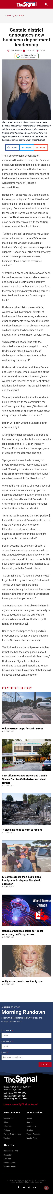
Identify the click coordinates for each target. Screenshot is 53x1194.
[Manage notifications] (46, 1188)
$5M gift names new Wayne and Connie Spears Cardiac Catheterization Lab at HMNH (24, 779)
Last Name (6, 1041)
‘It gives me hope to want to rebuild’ (22, 829)
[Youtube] (35, 1187)
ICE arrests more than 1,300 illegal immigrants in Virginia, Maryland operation (22, 880)
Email (4, 1052)
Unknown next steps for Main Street (23, 728)
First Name (6, 1030)
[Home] (3, 15)
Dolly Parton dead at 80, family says (23, 981)
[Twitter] (24, 1187)
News (21, 15)
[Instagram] (29, 1187)
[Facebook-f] (19, 1187)
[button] (7, 4)
